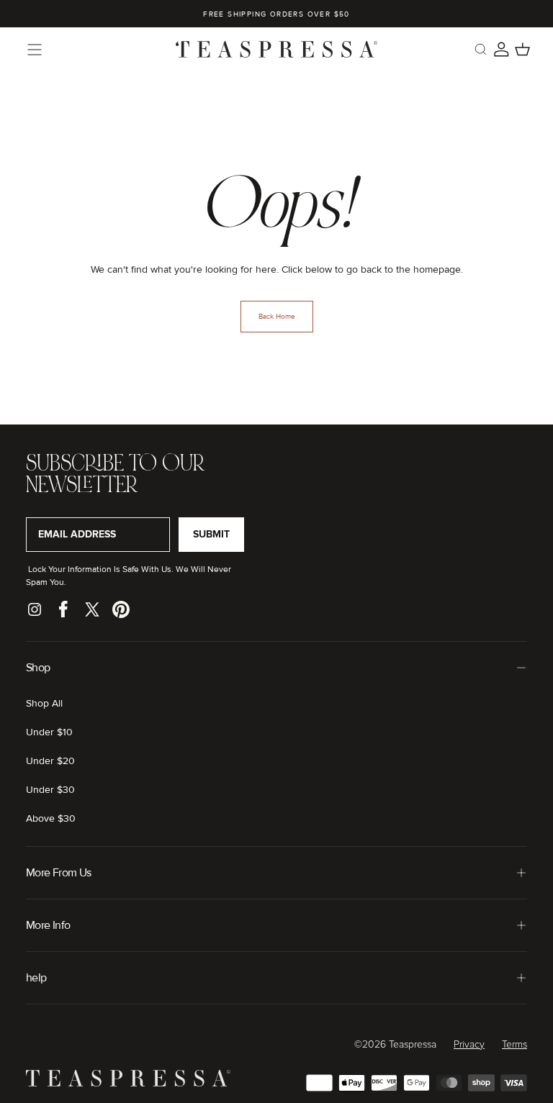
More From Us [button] (58, 873)
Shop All (44, 703)
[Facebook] (63, 609)
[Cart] (522, 49)
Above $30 (51, 818)
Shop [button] (38, 668)
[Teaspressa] (128, 1083)
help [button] (36, 978)
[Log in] (501, 49)
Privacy (469, 1045)
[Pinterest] (121, 609)
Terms (514, 1045)
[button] (34, 49)
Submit (211, 534)
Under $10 (49, 732)
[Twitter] (92, 609)
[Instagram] (34, 609)
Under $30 (50, 790)
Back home (276, 316)
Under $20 (50, 761)
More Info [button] (48, 925)
